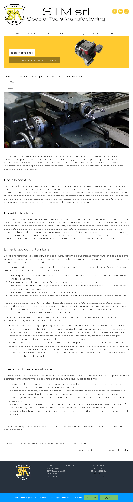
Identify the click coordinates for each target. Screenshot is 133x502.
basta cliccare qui (14, 429)
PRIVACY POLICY (97, 473)
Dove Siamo (96, 33)
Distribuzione (63, 33)
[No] (129, 497)
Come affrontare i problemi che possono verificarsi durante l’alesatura (46, 443)
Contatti (112, 33)
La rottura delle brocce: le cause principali (103, 450)
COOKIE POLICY (97, 476)
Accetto (91, 497)
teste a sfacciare (22, 52)
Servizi (31, 33)
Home (19, 33)
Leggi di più (108, 497)
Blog (81, 33)
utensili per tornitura (104, 198)
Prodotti (44, 33)
